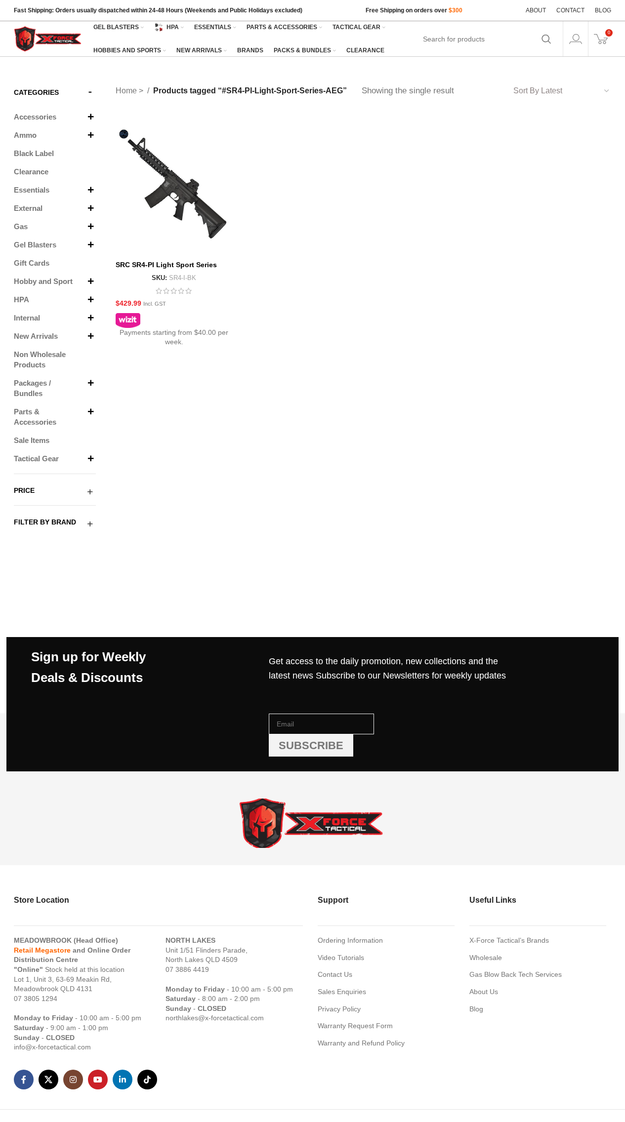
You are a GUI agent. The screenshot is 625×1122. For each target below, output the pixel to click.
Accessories (35, 117)
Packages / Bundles (32, 388)
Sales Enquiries (342, 992)
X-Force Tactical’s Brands (509, 940)
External (28, 208)
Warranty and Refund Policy (361, 1043)
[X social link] (48, 1079)
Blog (476, 1009)
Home (127, 90)
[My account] (575, 39)
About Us (483, 992)
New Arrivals (36, 336)
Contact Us (335, 974)
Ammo (25, 135)
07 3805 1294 (35, 998)
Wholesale (485, 958)
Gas (21, 226)
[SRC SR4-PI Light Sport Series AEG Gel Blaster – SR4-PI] (174, 184)
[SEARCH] (546, 39)
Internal (27, 318)
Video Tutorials (341, 958)
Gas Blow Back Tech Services (515, 974)
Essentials (31, 190)
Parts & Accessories (35, 416)
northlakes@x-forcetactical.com (215, 1018)
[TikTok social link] (147, 1079)
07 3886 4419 (187, 969)
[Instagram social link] (73, 1079)
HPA (21, 299)
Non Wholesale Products (40, 359)
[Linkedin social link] (122, 1079)
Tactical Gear (36, 458)
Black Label (34, 153)
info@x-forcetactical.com (52, 1047)
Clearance (31, 171)
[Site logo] (48, 38)
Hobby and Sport (43, 281)
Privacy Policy (339, 1009)
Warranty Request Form (355, 1026)
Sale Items (31, 440)
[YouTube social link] (98, 1079)
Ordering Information (350, 940)
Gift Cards (31, 263)
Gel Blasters (35, 244)
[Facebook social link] (24, 1079)
